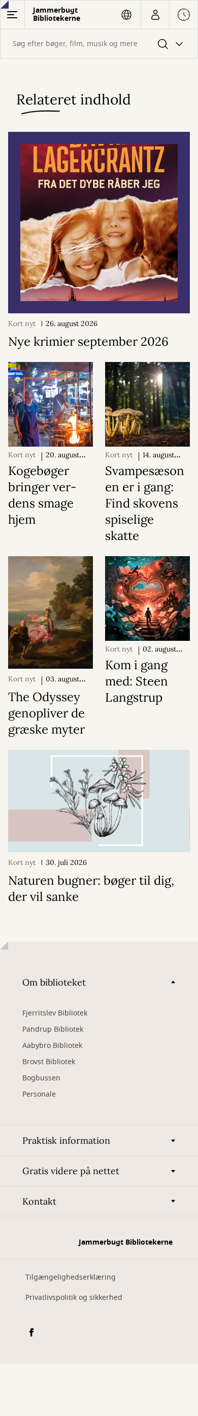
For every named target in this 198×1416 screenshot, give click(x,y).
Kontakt (39, 1201)
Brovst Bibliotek (48, 1062)
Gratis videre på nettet (70, 1171)
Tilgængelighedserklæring (70, 1277)
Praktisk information (66, 1140)
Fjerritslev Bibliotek (54, 1013)
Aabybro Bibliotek (52, 1045)
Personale (39, 1094)
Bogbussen (41, 1078)
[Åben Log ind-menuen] (155, 15)
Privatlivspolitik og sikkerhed (73, 1297)
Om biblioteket (54, 982)
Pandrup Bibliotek (52, 1029)
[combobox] (99, 43)
